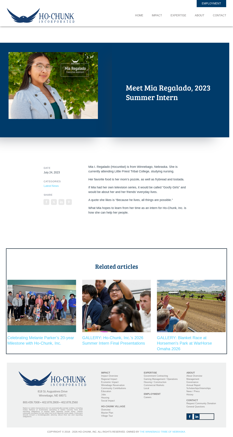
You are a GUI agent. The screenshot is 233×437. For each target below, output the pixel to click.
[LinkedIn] (61, 202)
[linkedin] (197, 416)
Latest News (51, 185)
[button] (9, 316)
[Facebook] (46, 202)
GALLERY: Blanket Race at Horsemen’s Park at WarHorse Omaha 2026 (184, 343)
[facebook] (189, 416)
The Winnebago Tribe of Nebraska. (163, 431)
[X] (54, 202)
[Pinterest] (69, 202)
